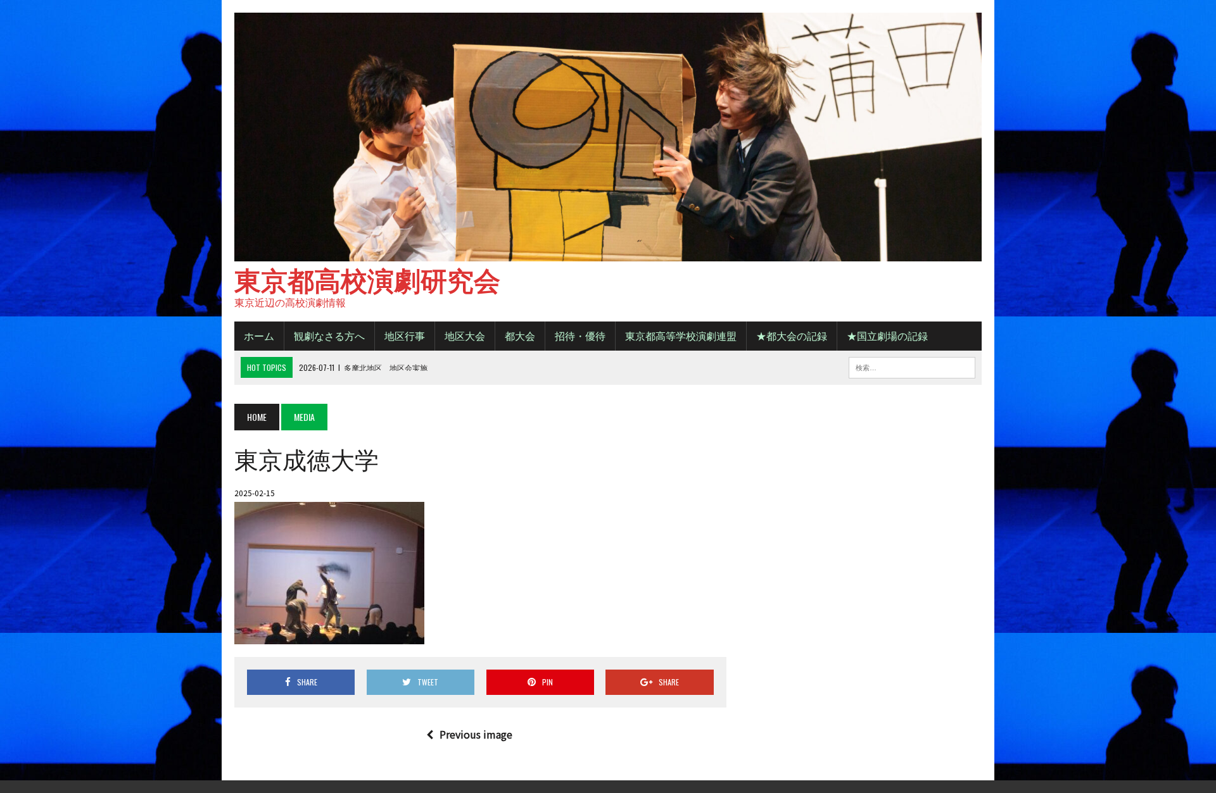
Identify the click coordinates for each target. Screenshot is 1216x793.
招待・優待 (580, 335)
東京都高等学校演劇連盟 (681, 335)
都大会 (520, 335)
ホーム (259, 335)
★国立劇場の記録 (887, 335)
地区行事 (404, 335)
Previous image (476, 734)
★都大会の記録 (791, 335)
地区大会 (465, 335)
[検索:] (912, 365)
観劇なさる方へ (329, 335)
